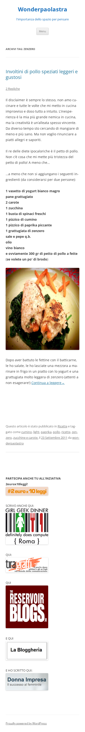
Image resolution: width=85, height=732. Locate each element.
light (36, 432)
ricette (65, 432)
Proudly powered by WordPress (26, 723)
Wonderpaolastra (42, 9)
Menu (42, 31)
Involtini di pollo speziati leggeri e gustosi (42, 74)
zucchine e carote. (25, 437)
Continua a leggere (48, 382)
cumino (26, 432)
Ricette (62, 426)
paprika (46, 432)
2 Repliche (13, 89)
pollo (56, 432)
